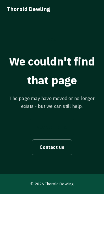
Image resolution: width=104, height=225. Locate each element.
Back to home (52, 127)
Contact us (52, 147)
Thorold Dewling (28, 8)
